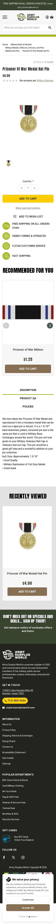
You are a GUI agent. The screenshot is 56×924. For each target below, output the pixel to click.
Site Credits (8, 758)
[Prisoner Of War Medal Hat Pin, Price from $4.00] (27, 537)
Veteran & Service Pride (14, 802)
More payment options (28, 208)
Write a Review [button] (45, 80)
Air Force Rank (9, 791)
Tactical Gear (8, 808)
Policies (28, 406)
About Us (6, 724)
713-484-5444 (16, 700)
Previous (6, 325)
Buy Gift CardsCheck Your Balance (24, 838)
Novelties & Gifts (10, 814)
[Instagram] (23, 857)
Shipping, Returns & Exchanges (17, 735)
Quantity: (27, 181)
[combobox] (28, 27)
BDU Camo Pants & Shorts (15, 780)
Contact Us (7, 747)
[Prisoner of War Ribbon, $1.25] (28, 312)
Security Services (10, 819)
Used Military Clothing (12, 786)
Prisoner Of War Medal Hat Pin (27, 573)
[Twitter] (13, 857)
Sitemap (6, 763)
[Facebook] (4, 857)
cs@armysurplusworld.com (20, 707)
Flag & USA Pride (10, 797)
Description (28, 390)
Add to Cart (28, 368)
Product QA (28, 398)
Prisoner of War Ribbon (28, 349)
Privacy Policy (9, 730)
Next (50, 325)
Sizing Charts (8, 741)
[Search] (50, 27)
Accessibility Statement (14, 752)
